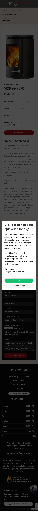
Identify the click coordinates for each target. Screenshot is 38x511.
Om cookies (9, 269)
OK (19, 281)
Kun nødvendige (19, 286)
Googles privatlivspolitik (14, 272)
